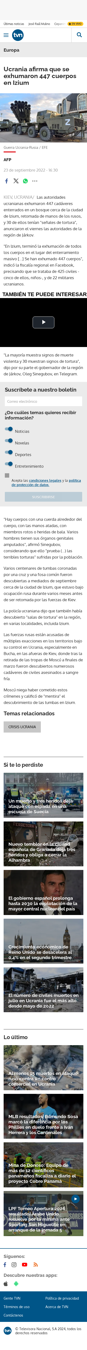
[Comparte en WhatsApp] (25, 181)
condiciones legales (45, 480)
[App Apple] (7, 1284)
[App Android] (17, 1284)
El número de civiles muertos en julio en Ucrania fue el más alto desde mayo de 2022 (43, 1001)
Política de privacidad (62, 1298)
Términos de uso (16, 1307)
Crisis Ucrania (22, 727)
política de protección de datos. (46, 482)
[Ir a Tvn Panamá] (41, 35)
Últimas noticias (14, 24)
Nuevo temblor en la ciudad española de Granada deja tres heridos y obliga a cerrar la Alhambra (41, 852)
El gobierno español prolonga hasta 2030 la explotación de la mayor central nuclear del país (42, 903)
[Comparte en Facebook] (6, 181)
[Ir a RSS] (37, 1265)
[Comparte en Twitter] (16, 181)
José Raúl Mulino (39, 24)
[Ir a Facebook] (6, 1265)
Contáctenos (13, 1315)
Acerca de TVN (56, 1307)
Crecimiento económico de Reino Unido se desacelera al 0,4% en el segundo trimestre (40, 952)
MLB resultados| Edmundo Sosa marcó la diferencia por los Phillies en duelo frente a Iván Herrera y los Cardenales (43, 1124)
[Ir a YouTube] (25, 1265)
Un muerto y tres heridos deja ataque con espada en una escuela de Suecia (40, 806)
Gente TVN (12, 1298)
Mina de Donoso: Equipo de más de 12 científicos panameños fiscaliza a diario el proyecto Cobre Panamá (42, 1173)
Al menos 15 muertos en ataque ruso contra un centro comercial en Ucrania (43, 1079)
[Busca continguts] (79, 35)
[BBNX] (8, 1331)
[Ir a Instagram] (15, 1265)
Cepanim (60, 24)
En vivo (76, 23)
